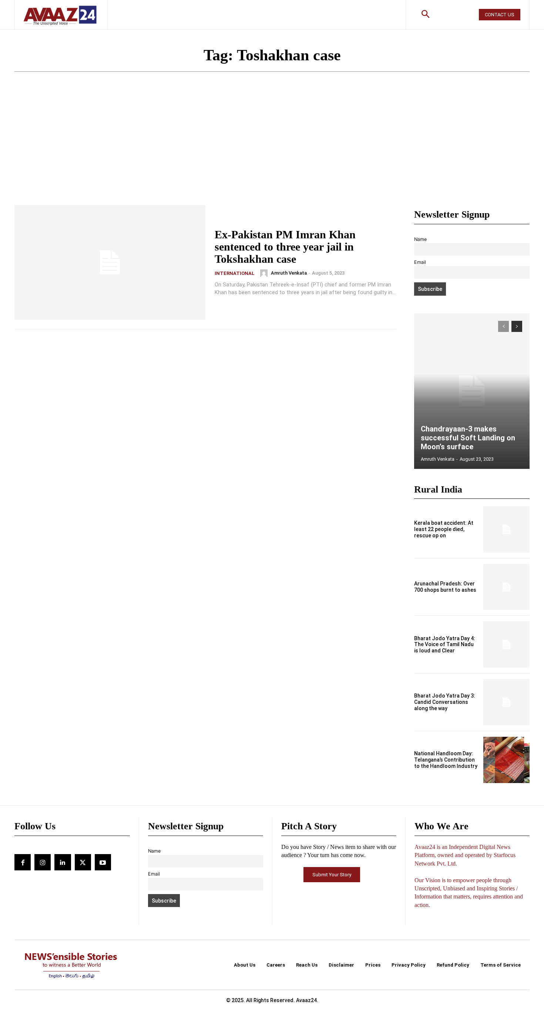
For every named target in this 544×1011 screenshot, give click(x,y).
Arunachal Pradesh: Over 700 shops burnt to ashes (445, 587)
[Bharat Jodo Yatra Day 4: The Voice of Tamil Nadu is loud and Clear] (506, 644)
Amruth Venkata (289, 273)
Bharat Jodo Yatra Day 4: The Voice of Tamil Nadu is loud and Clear (444, 644)
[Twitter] (83, 862)
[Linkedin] (62, 862)
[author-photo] (265, 273)
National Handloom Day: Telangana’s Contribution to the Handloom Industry (445, 759)
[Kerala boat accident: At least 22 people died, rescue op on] (506, 529)
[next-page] (516, 326)
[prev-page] (503, 326)
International (235, 273)
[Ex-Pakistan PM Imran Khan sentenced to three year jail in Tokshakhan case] (109, 262)
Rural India (438, 489)
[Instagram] (42, 862)
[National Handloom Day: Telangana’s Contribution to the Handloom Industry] (506, 760)
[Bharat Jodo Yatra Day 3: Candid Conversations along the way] (506, 702)
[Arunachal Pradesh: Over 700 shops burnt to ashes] (506, 587)
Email (420, 262)
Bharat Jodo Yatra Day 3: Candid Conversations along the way (444, 702)
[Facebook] (22, 862)
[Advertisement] (272, 149)
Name (420, 239)
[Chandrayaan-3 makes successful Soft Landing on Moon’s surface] (472, 391)
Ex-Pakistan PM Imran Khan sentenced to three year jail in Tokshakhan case (285, 246)
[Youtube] (103, 862)
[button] (425, 15)
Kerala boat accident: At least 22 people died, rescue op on (443, 529)
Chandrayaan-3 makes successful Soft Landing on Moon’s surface (468, 437)
